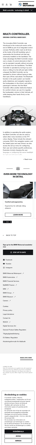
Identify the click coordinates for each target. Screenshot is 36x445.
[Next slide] (10, 222)
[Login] (7, 4)
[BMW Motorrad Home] (26, 4)
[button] (3, 4)
